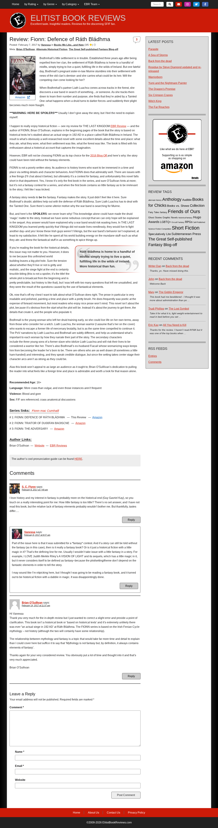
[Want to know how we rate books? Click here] (95, 44)
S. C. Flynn (29, 486)
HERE (78, 458)
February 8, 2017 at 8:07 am (37, 535)
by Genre (49, 4)
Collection (197, 205)
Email (19, 765)
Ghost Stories (155, 217)
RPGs (189, 222)
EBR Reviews (58, 445)
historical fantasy (185, 218)
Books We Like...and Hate (69, 44)
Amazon (21, 97)
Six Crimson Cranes (160, 95)
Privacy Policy (136, 812)
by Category (69, 4)
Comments (154, 362)
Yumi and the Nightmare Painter (167, 83)
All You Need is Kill (174, 325)
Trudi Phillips (156, 308)
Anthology (172, 199)
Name (19, 751)
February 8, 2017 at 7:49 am (35, 490)
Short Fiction (185, 228)
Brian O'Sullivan (25, 49)
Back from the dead (160, 61)
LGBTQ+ (165, 221)
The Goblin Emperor (171, 292)
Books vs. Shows (178, 205)
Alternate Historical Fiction (51, 49)
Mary (151, 292)
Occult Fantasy (178, 222)
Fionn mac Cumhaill (45, 410)
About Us (93, 812)
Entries (152, 356)
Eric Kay (153, 325)
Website (39, 445)
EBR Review (118, 126)
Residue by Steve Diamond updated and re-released (174, 69)
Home (15, 4)
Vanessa (29, 532)
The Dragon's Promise (161, 89)
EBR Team (91, 4)
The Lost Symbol (179, 308)
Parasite (153, 49)
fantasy (163, 212)
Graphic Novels (170, 217)
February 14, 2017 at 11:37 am (36, 605)
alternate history (155, 200)
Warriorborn (155, 77)
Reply (131, 519)
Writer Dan (154, 266)
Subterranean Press (186, 234)
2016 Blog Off (98, 155)
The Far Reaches (158, 107)
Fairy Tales (153, 212)
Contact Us (113, 812)
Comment (17, 707)
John (151, 279)
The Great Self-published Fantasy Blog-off (93, 49)
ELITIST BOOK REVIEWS (78, 18)
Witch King (154, 101)
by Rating (30, 4)
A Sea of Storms (158, 55)
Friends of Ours (184, 211)
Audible (187, 199)
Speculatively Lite (159, 234)
